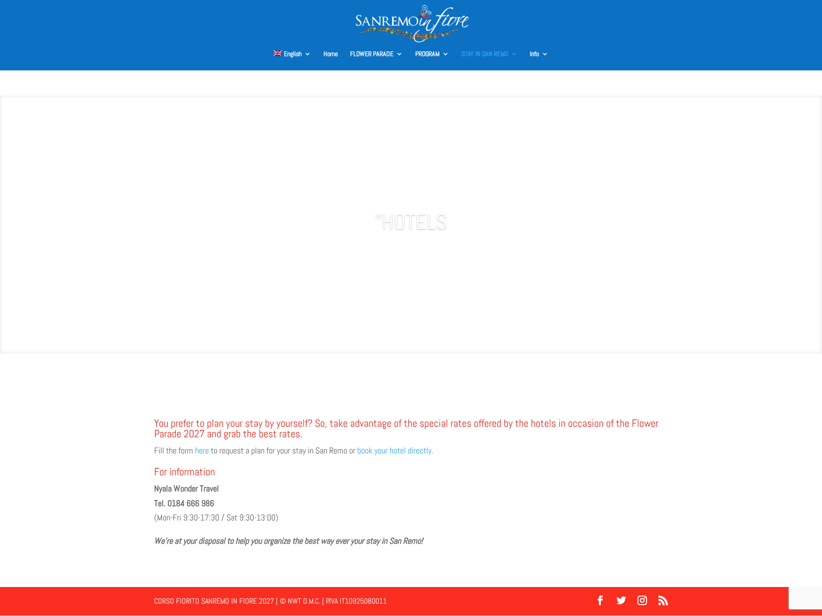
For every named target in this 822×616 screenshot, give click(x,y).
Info (534, 54)
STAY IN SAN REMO (484, 54)
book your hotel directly (394, 450)
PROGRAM (427, 54)
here (202, 450)
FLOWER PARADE (371, 54)
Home (330, 54)
